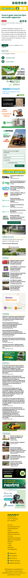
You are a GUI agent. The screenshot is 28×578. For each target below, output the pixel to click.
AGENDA (5, 258)
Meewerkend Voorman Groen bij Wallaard (18, 210)
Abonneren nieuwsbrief (14, 534)
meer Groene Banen (14, 222)
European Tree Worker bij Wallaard (16, 205)
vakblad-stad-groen (14, 560)
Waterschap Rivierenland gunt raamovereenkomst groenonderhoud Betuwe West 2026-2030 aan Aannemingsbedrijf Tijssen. (12, 325)
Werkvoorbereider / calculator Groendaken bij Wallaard (17, 200)
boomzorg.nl (18, 571)
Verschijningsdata (12, 549)
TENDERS (5, 314)
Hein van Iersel (5, 23)
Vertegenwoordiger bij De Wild (17, 176)
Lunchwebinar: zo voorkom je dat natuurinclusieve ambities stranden (18, 268)
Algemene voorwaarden (14, 540)
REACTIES (5, 51)
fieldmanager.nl (9, 569)
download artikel (10, 57)
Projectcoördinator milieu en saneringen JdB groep (17, 193)
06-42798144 (13, 558)
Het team (10, 536)
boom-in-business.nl (19, 573)
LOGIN (5, 45)
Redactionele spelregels (14, 538)
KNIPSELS (5, 363)
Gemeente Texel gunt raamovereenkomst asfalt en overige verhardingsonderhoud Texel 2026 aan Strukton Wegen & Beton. (13, 318)
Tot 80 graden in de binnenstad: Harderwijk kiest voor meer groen (17, 457)
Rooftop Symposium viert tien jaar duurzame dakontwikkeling (17, 287)
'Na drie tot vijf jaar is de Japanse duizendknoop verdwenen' (16, 437)
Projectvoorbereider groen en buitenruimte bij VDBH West (18, 181)
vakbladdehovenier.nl (7, 573)
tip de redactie (10, 61)
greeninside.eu (11, 575)
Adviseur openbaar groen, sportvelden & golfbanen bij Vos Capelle (17, 188)
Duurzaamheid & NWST (14, 526)
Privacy (9, 543)
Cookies (10, 545)
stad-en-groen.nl (9, 571)
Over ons (10, 525)
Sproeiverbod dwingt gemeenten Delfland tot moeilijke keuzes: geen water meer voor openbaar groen (18, 450)
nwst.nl (18, 575)
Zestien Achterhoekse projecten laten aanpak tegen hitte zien (16, 463)
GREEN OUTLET (8, 237)
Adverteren (11, 547)
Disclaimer (10, 541)
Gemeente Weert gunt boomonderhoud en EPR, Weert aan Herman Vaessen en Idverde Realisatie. (13, 339)
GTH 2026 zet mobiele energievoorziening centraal (17, 280)
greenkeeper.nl (18, 569)
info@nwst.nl (12, 553)
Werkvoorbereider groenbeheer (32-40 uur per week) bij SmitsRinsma (17, 217)
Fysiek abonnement (13, 528)
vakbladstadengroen (14, 563)
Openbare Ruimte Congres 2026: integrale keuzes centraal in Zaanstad (17, 262)
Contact (10, 530)
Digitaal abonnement (13, 532)
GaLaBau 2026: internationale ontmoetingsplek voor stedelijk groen (17, 274)
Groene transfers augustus (17, 442)
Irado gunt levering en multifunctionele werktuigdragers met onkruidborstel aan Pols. (13, 346)
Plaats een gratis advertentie (10, 243)
